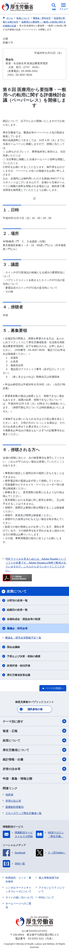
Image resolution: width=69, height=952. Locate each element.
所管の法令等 (11, 768)
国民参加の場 (35, 709)
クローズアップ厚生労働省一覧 (24, 813)
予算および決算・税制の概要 (23, 656)
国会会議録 (13, 646)
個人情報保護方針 (49, 877)
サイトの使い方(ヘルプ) (19, 897)
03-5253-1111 (36, 938)
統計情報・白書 (13, 759)
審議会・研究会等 (17, 628)
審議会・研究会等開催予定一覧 (23, 637)
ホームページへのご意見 (18, 905)
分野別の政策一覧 (17, 600)
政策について (11, 740)
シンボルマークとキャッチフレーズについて (18, 889)
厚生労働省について (16, 749)
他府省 (9, 794)
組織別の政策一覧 (17, 609)
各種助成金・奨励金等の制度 (23, 619)
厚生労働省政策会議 (18, 674)
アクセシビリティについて (51, 889)
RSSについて (46, 897)
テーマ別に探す (13, 721)
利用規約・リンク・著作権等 (18, 879)
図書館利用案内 (15, 806)
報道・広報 (10, 731)
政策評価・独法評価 (18, 665)
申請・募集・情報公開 (17, 778)
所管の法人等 (13, 800)
